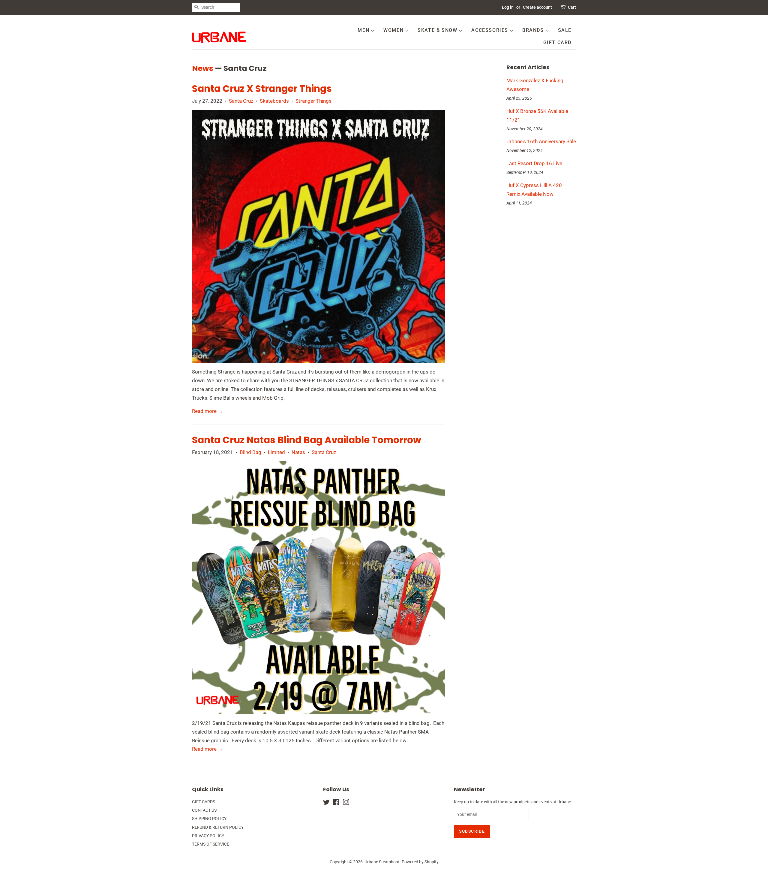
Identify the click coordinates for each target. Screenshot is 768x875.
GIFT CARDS (203, 801)
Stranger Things (314, 101)
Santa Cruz (241, 101)
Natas (298, 452)
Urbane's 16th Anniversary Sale (541, 141)
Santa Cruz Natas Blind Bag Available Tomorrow (306, 440)
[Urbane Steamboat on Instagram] (346, 803)
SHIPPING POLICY (209, 818)
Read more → (207, 411)
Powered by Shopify (420, 861)
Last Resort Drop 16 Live (534, 163)
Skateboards (274, 101)
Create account (537, 7)
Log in (508, 7)
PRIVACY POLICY (208, 835)
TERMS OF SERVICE (210, 844)
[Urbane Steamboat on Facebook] (336, 803)
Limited (276, 452)
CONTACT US (204, 810)
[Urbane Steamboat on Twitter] (326, 803)
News (202, 68)
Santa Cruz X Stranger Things (262, 88)
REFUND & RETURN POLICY (218, 827)
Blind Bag (250, 452)
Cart (572, 7)
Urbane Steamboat (382, 861)
